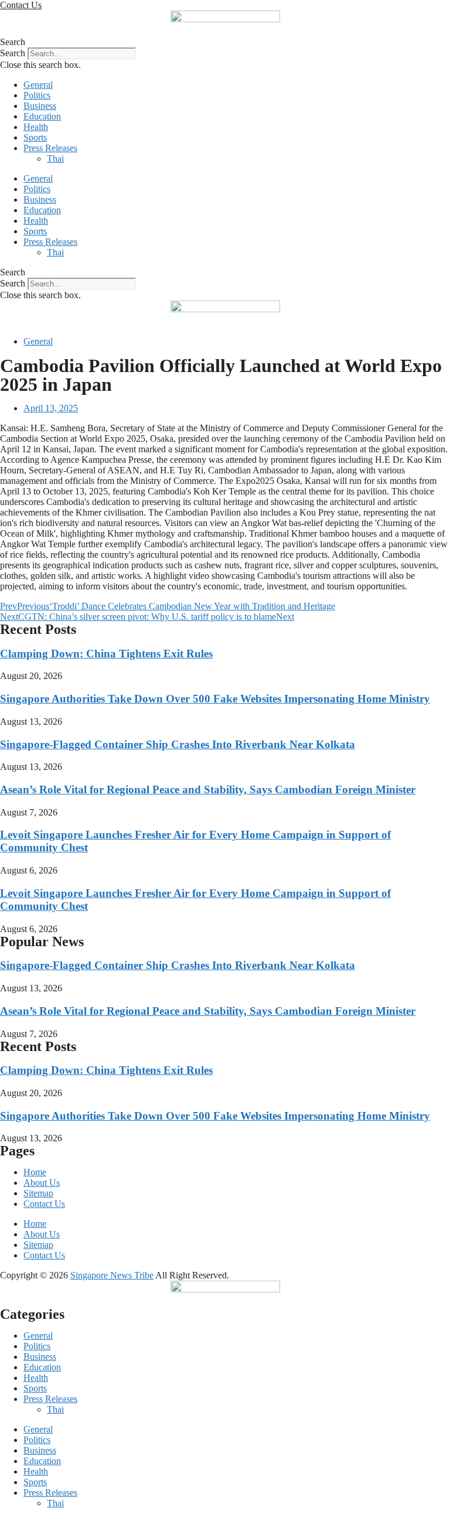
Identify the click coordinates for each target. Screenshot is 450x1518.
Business (39, 106)
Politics (36, 95)
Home (34, 1172)
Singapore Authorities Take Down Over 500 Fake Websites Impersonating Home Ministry (215, 699)
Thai (55, 158)
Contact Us (44, 1204)
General (38, 85)
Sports (35, 137)
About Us (41, 1183)
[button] (225, 42)
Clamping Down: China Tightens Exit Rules (106, 653)
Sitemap (38, 1193)
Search (12, 53)
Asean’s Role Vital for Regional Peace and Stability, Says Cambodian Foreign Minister (207, 789)
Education (42, 116)
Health (35, 127)
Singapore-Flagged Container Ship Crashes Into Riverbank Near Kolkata (177, 744)
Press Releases (50, 148)
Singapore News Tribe (112, 1275)
